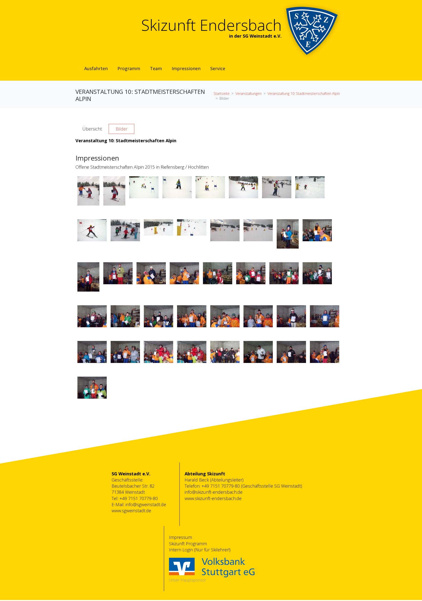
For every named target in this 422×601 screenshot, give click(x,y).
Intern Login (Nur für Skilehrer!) (200, 550)
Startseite (222, 93)
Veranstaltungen (248, 93)
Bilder (121, 129)
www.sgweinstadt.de (131, 511)
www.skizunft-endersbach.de (213, 498)
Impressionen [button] (186, 68)
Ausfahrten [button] (96, 68)
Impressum (180, 537)
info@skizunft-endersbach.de (214, 492)
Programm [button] (128, 68)
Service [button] (217, 68)
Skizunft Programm (188, 543)
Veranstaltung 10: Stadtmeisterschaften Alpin (303, 93)
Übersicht (92, 129)
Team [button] (156, 68)
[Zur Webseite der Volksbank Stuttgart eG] (211, 567)
